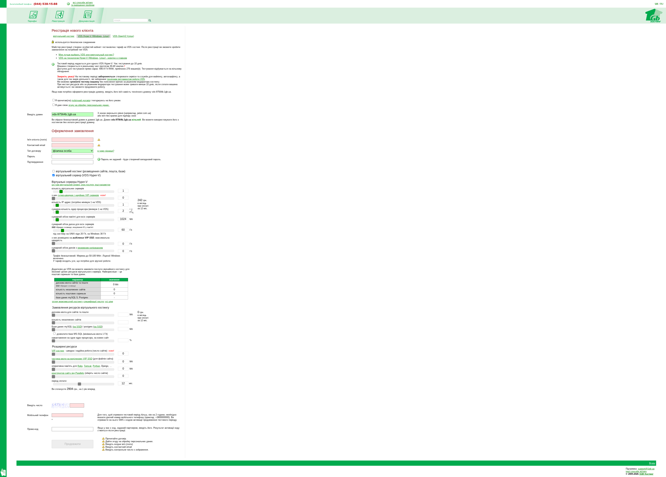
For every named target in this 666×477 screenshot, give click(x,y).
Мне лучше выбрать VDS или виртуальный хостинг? (86, 54)
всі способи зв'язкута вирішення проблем (82, 3)
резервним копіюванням (90, 247)
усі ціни (109, 301)
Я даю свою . (82, 105)
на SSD (77, 326)
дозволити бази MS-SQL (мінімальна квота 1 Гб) (82, 334)
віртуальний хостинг (63, 36)
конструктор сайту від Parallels (68, 373)
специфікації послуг (93, 301)
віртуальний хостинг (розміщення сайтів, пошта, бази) (90, 171)
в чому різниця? (105, 151)
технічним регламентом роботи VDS (126, 79)
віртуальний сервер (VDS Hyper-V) (78, 175)
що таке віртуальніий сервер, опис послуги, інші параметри (81, 185)
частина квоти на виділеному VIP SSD (72, 358)
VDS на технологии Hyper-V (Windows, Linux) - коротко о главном (93, 58)
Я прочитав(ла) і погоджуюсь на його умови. (88, 100)
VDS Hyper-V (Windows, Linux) (93, 36)
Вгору (652, 466)
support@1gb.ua (646, 471)
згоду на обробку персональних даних (89, 105)
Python (96, 366)
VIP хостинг (58, 350)
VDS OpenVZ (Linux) (123, 36)
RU (661, 4)
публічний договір (81, 100)
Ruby (80, 366)
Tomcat (87, 366)
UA (656, 4)
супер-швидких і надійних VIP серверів (78, 195)
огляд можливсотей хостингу (67, 301)
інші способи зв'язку (636, 474)
